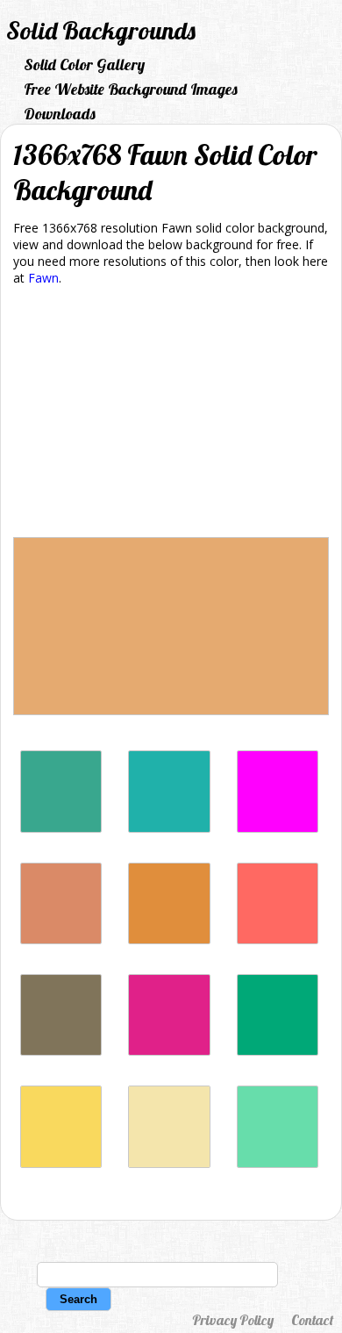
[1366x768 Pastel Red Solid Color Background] (277, 939)
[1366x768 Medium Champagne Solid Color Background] (169, 1163)
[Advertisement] (171, 414)
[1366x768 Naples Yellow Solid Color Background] (61, 1163)
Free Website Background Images (131, 89)
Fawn (43, 277)
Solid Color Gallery (84, 64)
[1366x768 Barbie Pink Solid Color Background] (169, 1051)
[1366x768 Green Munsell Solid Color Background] (277, 1051)
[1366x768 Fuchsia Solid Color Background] (277, 828)
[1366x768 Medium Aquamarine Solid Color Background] (277, 1163)
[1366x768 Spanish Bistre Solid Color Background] (61, 1051)
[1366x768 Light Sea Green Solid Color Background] (169, 828)
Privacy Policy (233, 1320)
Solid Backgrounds (101, 30)
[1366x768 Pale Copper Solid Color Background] (61, 939)
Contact (312, 1320)
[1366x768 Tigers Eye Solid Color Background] (169, 939)
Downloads (60, 114)
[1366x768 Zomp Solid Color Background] (61, 828)
